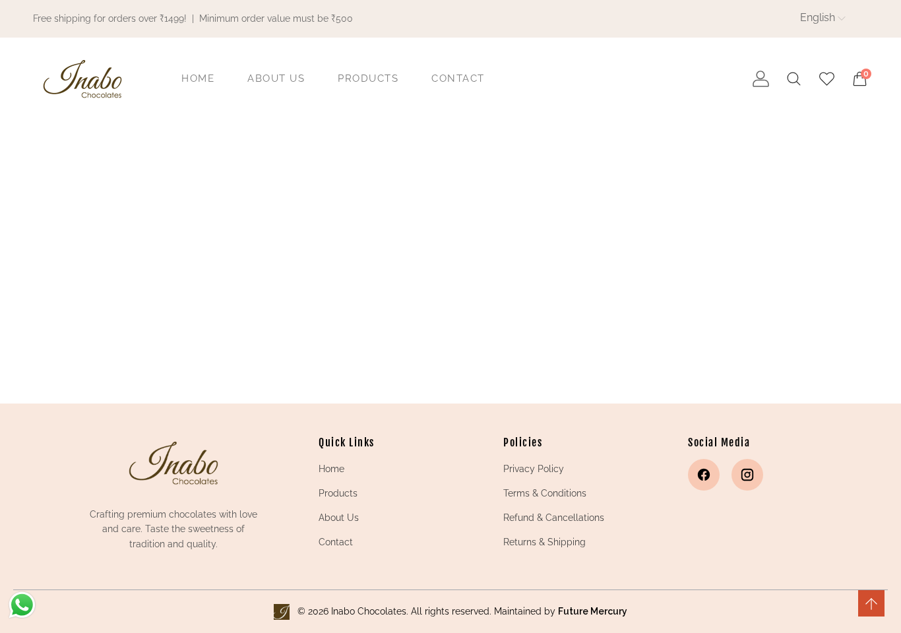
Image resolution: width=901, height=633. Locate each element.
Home (331, 469)
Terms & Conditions (544, 493)
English (817, 17)
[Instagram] (747, 475)
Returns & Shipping (544, 542)
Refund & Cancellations (553, 517)
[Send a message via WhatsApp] (22, 604)
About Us (339, 517)
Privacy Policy (533, 469)
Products (338, 493)
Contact (336, 542)
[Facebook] (704, 475)
